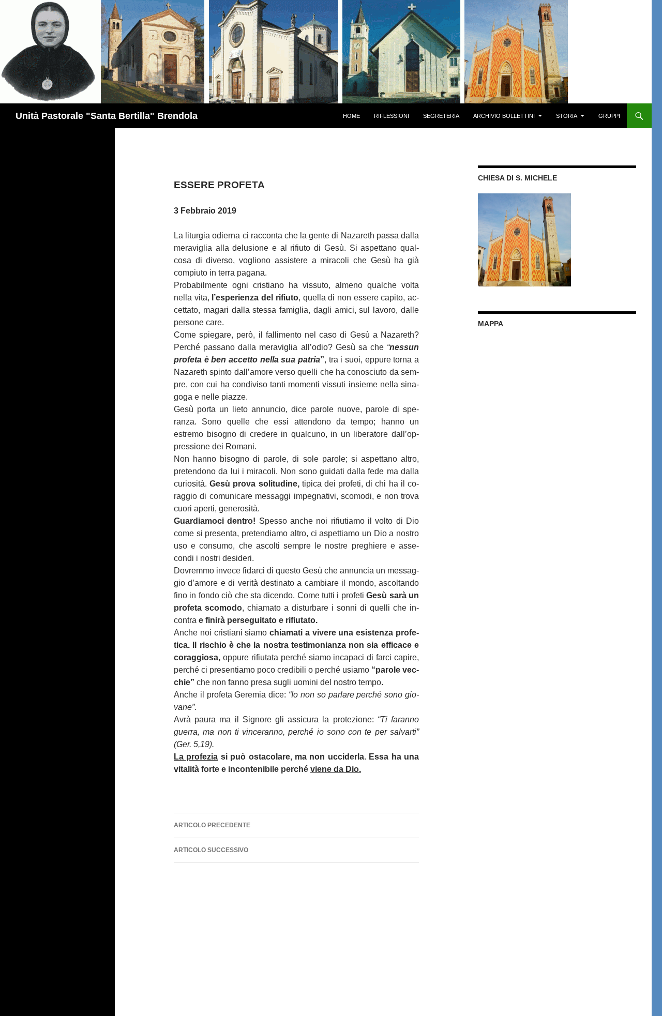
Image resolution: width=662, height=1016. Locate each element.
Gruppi (609, 116)
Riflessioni (391, 116)
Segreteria (441, 116)
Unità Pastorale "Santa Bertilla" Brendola (107, 116)
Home (351, 116)
